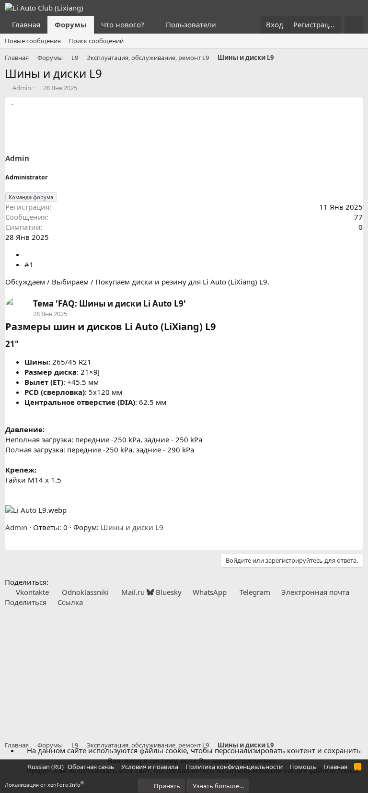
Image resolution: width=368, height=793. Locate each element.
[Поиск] (354, 25)
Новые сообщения (33, 40)
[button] (152, 25)
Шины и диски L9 (132, 527)
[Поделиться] (28, 254)
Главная (26, 24)
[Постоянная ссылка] (220, 327)
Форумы (71, 24)
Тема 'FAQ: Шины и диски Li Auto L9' (109, 303)
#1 (29, 264)
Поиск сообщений (96, 40)
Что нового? (122, 24)
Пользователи (191, 24)
